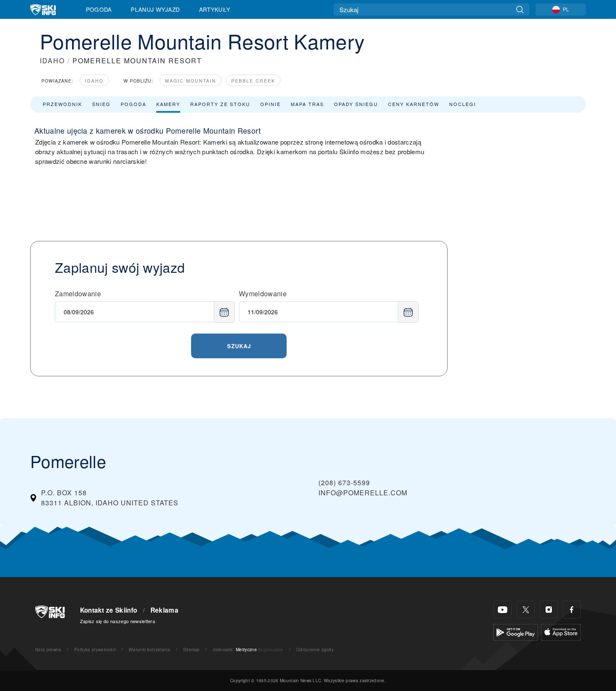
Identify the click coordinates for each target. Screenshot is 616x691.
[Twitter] (526, 609)
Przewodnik (62, 104)
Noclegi (462, 104)
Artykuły (214, 9)
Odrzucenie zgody (315, 649)
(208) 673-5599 (344, 482)
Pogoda (99, 9)
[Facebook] (572, 609)
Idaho (94, 81)
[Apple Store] (561, 631)
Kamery (168, 104)
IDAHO (52, 60)
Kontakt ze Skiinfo (108, 610)
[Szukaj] (519, 9)
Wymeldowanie (263, 293)
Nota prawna (48, 649)
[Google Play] (515, 631)
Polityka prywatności (95, 649)
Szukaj (239, 346)
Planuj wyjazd (155, 9)
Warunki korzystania (149, 649)
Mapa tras (307, 104)
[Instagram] (549, 609)
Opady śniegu (356, 104)
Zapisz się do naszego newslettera (117, 621)
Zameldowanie (78, 293)
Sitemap (191, 649)
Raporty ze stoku (220, 104)
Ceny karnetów (413, 104)
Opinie (270, 104)
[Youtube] (503, 609)
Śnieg (101, 104)
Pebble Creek (253, 81)
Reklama (164, 610)
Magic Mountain (190, 81)
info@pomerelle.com (362, 492)
